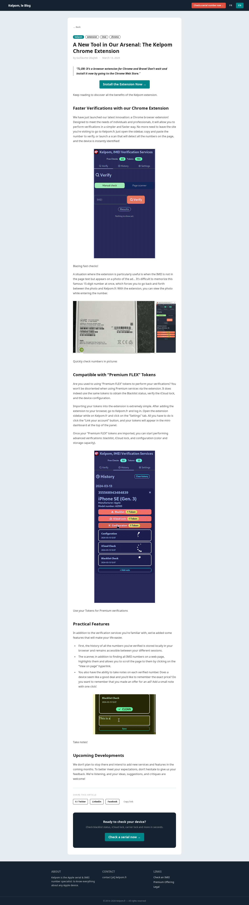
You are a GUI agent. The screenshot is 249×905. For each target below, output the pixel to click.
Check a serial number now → (209, 5)
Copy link (128, 801)
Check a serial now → (124, 837)
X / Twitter (80, 801)
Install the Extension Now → (124, 84)
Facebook (112, 801)
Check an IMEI (161, 877)
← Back (76, 27)
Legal (156, 886)
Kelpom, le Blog (19, 5)
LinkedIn (96, 801)
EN (239, 5)
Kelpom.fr (121, 900)
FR (230, 5)
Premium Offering (163, 882)
